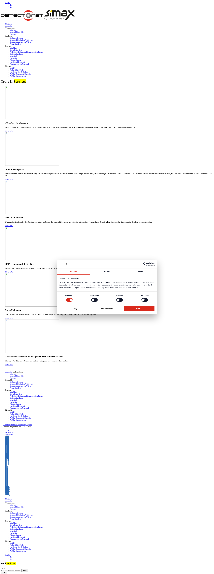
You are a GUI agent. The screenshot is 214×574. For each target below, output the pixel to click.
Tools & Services (16, 50)
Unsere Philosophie (17, 32)
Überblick (13, 48)
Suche (3, 568)
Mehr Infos (9, 131)
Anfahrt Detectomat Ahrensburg (21, 74)
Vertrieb (12, 68)
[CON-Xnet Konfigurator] (32, 119)
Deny (75, 309)
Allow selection (107, 309)
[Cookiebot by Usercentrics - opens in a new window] (145, 264)
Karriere (13, 34)
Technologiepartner (16, 38)
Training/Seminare (16, 54)
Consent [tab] (73, 271)
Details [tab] (107, 271)
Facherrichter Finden (17, 70)
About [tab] (140, 271)
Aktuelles (8, 26)
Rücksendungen (15, 60)
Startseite (8, 24)
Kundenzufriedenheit (17, 62)
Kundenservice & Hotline (19, 72)
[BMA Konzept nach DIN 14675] (32, 260)
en (10, 559)
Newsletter (13, 58)
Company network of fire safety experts (17, 425)
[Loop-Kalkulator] (32, 306)
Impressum (9, 434)
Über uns (13, 30)
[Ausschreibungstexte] (32, 165)
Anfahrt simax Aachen (18, 76)
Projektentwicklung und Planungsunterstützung (26, 52)
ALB (7, 430)
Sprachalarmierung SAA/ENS (20, 42)
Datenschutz (9, 432)
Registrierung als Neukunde (19, 64)
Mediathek (13, 56)
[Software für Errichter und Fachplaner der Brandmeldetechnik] (32, 352)
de (10, 557)
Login (7, 3)
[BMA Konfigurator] (32, 213)
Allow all (139, 309)
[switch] (94, 300)
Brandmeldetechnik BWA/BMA (21, 40)
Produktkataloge (15, 44)
